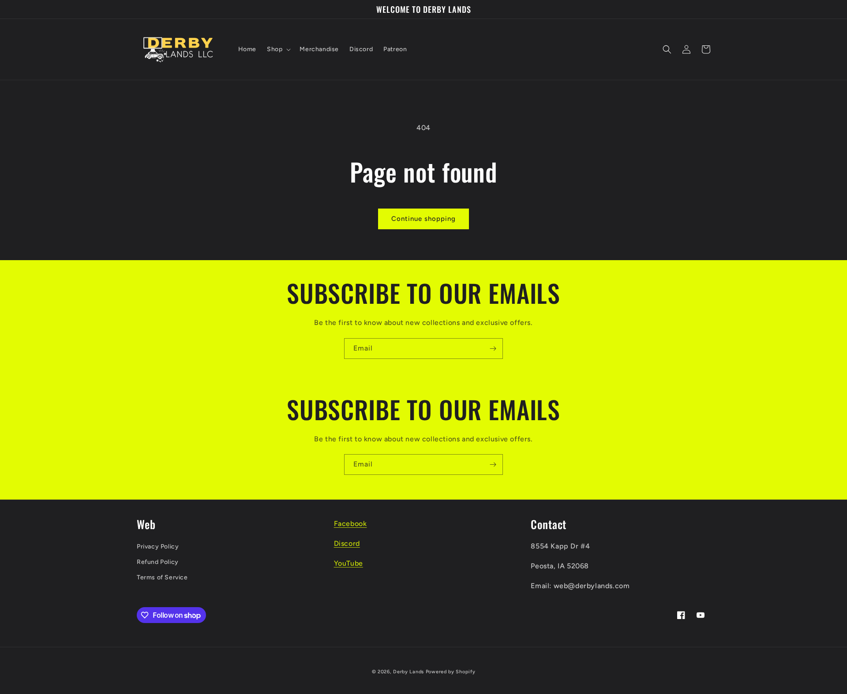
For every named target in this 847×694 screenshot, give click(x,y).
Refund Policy (158, 562)
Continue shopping (423, 219)
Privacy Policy (158, 546)
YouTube (348, 563)
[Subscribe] (492, 348)
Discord (347, 543)
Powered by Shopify (451, 672)
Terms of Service (162, 577)
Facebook (350, 523)
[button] (278, 49)
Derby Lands (408, 672)
